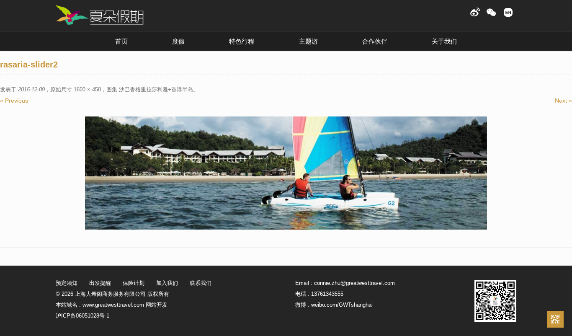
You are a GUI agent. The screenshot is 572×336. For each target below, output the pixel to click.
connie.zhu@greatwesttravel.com (354, 283)
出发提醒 (100, 283)
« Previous (14, 100)
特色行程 (241, 41)
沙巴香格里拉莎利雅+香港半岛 (156, 89)
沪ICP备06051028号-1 (82, 316)
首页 (121, 41)
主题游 (308, 41)
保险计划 (133, 283)
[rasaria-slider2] (286, 173)
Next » (563, 100)
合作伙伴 (374, 41)
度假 (178, 41)
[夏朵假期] (100, 15)
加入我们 (167, 283)
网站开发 (156, 305)
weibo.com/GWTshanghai (342, 305)
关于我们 (444, 41)
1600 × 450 (87, 89)
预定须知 (66, 283)
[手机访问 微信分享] (555, 319)
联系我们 (200, 283)
